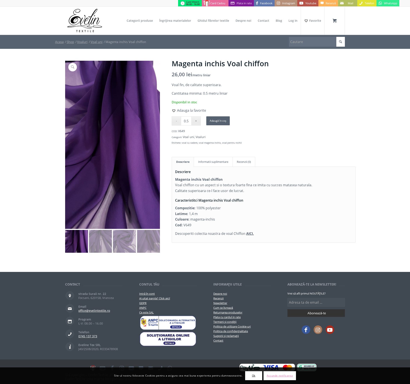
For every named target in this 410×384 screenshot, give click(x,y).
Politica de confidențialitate (230, 331)
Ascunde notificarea (280, 375)
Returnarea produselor (227, 312)
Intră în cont (147, 294)
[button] (189, 110)
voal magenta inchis (210, 142)
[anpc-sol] (168, 339)
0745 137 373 (87, 336)
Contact (218, 340)
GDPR (142, 303)
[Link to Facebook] (306, 329)
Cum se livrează (223, 308)
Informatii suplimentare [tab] (213, 162)
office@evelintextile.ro (94, 311)
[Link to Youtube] (330, 329)
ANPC (142, 308)
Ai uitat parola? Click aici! (154, 298)
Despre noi (220, 294)
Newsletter (220, 303)
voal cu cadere (190, 142)
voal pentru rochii (232, 142)
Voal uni (188, 137)
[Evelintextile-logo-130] (85, 21)
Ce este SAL (146, 312)
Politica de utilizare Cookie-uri (232, 326)
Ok (253, 375)
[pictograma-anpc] (168, 323)
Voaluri (201, 137)
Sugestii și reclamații (226, 336)
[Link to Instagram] (318, 329)
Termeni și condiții (224, 322)
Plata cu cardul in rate (227, 317)
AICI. (250, 233)
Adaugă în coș (218, 121)
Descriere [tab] (183, 162)
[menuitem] (139, 21)
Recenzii (218, 298)
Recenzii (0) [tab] (244, 162)
